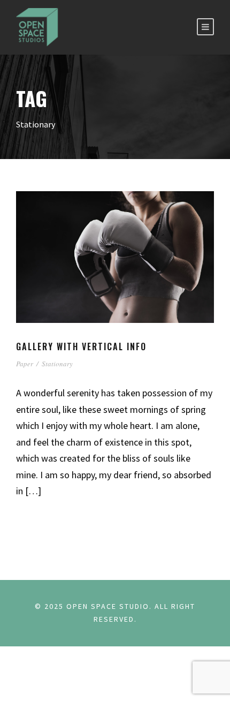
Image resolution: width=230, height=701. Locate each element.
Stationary (57, 363)
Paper (24, 363)
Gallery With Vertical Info (81, 346)
